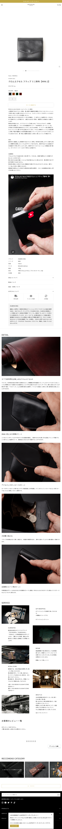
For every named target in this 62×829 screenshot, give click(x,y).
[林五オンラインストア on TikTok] (14, 802)
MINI (19, 261)
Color (13, 91)
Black (10, 94)
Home (9, 75)
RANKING (14, 75)
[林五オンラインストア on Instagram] (2, 802)
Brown (13, 94)
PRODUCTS (5, 808)
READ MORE (14, 825)
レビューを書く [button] (55, 746)
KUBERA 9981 (11, 78)
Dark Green (17, 94)
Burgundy (20, 94)
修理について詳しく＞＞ (42, 660)
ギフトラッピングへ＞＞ (42, 619)
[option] (31, 1)
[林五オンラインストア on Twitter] (8, 802)
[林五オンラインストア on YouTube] (5, 802)
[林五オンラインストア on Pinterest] (11, 802)
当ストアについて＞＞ (42, 713)
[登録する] (58, 795)
